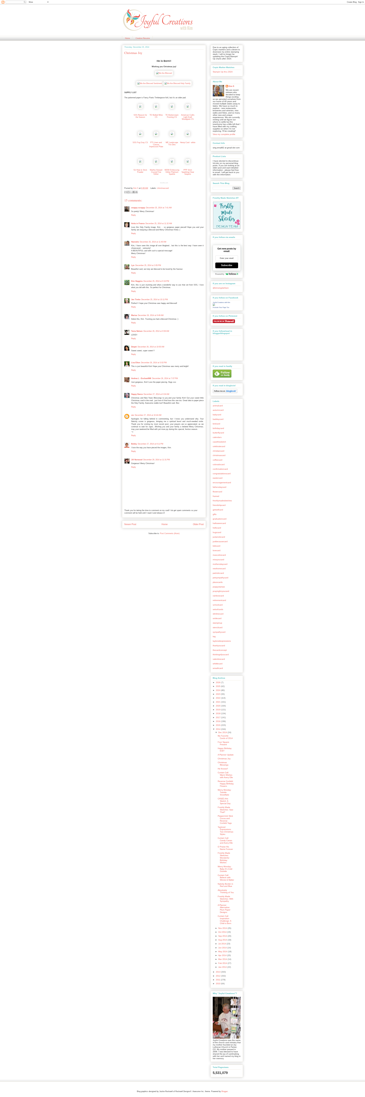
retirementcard (219, 600)
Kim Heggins (137, 281)
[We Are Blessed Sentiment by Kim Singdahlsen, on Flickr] (149, 83)
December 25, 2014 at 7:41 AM (159, 208)
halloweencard (219, 523)
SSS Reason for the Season (140, 116)
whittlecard (217, 663)
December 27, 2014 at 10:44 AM (148, 415)
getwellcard (218, 510)
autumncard (218, 410)
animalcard (218, 405)
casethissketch (219, 442)
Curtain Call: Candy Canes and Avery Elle (225, 840)
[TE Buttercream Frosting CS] (172, 108)
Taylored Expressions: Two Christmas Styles (225, 830)
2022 (218, 698)
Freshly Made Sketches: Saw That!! (225, 809)
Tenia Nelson (137, 331)
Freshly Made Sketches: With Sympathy (225, 898)
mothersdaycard (220, 564)
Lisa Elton (135, 362)
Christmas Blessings (223, 763)
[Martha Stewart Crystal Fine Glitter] (156, 163)
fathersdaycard (219, 487)
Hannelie (135, 242)
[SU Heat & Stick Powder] (140, 163)
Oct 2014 (222, 932)
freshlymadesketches (222, 500)
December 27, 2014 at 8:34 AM (156, 394)
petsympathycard (220, 577)
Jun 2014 (222, 948)
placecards (218, 582)
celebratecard (219, 446)
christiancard (218, 451)
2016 (218, 721)
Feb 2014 (223, 963)
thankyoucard (219, 645)
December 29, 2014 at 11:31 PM (156, 460)
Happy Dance (137, 394)
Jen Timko (135, 299)
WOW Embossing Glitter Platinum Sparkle (172, 172)
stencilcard (217, 627)
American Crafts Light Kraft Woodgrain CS (187, 117)
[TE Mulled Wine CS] (156, 108)
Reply (133, 215)
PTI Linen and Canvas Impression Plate (156, 144)
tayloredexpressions (222, 641)
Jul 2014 (222, 944)
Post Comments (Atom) (170, 533)
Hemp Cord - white (187, 142)
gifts (214, 514)
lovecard (216, 550)
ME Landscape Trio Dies (172, 143)
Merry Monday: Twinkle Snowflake (224, 792)
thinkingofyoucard (221, 654)
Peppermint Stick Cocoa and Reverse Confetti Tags (225, 819)
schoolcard (218, 605)
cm (132, 415)
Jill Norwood (136, 460)
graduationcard (219, 519)
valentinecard (219, 659)
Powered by (219, 274)
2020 (218, 706)
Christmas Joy (224, 758)
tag (214, 636)
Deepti (134, 347)
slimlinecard (218, 614)
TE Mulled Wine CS (156, 116)
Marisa (134, 315)
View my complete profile (224, 134)
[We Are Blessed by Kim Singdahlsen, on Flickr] (164, 73)
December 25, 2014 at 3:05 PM (148, 265)
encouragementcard (222, 482)
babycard (217, 414)
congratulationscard (222, 473)
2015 (218, 725)
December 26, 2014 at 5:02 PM (154, 362)
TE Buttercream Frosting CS (172, 116)
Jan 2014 (222, 967)
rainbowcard (218, 596)
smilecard (217, 618)
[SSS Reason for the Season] (140, 108)
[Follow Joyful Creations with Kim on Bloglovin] (225, 392)
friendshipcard (219, 505)
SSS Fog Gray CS (140, 142)
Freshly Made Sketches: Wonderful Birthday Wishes (224, 858)
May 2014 (223, 951)
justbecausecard (220, 541)
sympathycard (219, 632)
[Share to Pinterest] (136, 192)
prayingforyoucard (221, 591)
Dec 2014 (223, 732)
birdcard (216, 424)
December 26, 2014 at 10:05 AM (151, 347)
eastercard (217, 478)
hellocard (217, 528)
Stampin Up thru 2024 (223, 72)
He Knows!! (223, 769)
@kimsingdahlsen (221, 288)
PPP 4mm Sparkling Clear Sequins (188, 172)
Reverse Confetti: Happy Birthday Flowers (226, 783)
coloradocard (219, 464)
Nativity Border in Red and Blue (225, 885)
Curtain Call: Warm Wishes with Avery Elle (225, 775)
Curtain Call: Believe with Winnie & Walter (226, 877)
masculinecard (219, 555)
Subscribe (226, 265)
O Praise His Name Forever (225, 848)
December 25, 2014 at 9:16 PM (156, 281)
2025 (218, 686)
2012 (218, 976)
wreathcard (218, 668)
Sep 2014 (223, 936)
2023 (218, 694)
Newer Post (130, 524)
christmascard (163, 188)
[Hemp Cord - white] (187, 136)
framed (216, 496)
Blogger (224, 1091)
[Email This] (125, 192)
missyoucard (218, 559)
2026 (218, 682)
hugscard (217, 532)
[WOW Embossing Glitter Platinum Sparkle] (172, 163)
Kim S (136, 188)
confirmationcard (220, 469)
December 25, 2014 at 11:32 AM (158, 223)
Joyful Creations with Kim (221, 302)
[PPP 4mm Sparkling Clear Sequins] (187, 163)
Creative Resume (143, 38)
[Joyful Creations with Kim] (214, 305)
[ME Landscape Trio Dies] (172, 136)
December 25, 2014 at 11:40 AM (153, 242)
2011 (218, 980)
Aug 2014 (223, 940)
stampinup (217, 623)
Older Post (198, 524)
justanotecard (219, 537)
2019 (218, 709)
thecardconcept (220, 650)
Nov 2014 (223, 928)
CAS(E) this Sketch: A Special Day (224, 801)
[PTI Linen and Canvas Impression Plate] (156, 136)
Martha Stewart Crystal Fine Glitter (156, 172)
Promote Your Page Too (221, 307)
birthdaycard (218, 428)
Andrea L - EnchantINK (141, 378)
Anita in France (138, 223)
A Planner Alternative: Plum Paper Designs (224, 908)
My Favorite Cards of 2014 (225, 737)
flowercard (217, 491)
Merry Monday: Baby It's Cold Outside (225, 868)
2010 (218, 983)
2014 (218, 729)
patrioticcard (218, 573)
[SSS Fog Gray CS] (140, 136)
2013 (218, 972)
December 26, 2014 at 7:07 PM (165, 378)
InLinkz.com (164, 183)
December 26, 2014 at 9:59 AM (156, 331)
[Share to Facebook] (133, 192)
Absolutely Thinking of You (226, 891)
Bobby (134, 444)
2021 (218, 702)
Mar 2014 (223, 959)
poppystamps (219, 587)
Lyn (132, 265)
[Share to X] (131, 192)
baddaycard (218, 419)
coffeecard (217, 460)
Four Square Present (223, 743)
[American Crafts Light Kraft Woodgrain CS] (187, 108)
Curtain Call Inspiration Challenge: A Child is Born (224, 919)
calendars (217, 437)
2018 (218, 713)
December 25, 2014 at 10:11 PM (154, 299)
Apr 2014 (222, 955)
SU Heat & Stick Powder (140, 171)
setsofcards (218, 609)
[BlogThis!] (128, 192)
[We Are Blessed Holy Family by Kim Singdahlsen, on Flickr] (177, 83)
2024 (218, 690)
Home (127, 38)
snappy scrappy (138, 208)
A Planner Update (226, 755)
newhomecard (219, 568)
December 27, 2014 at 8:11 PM (150, 444)
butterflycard (218, 433)
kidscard (216, 546)
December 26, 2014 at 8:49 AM (151, 315)
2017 (218, 717)
